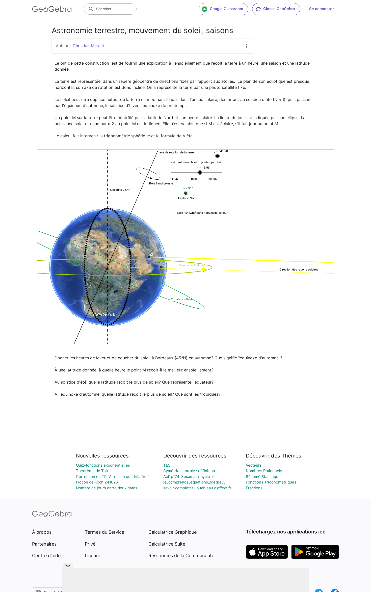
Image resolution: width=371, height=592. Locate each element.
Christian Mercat (88, 45)
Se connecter (321, 8)
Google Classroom (226, 8)
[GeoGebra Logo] (52, 9)
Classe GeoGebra (279, 8)
